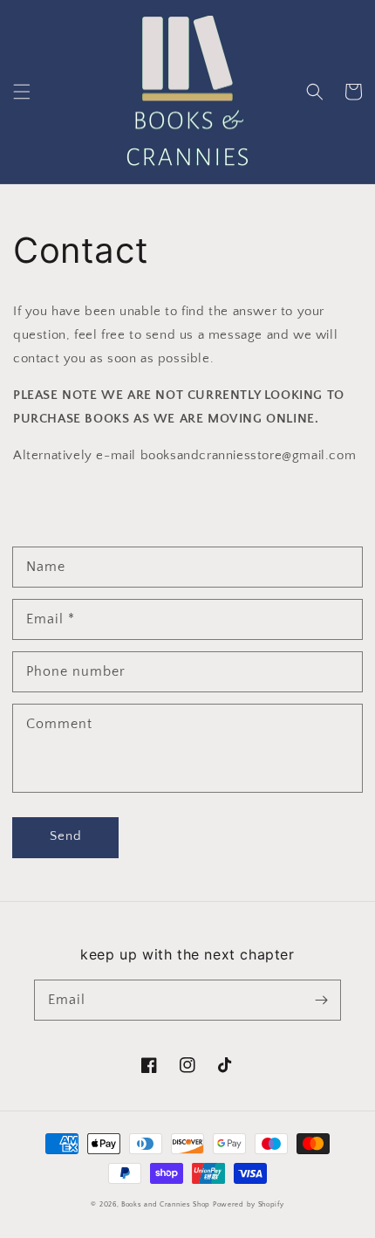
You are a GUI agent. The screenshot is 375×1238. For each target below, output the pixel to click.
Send (66, 836)
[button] (22, 91)
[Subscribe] (321, 999)
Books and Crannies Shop (165, 1204)
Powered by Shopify (248, 1204)
